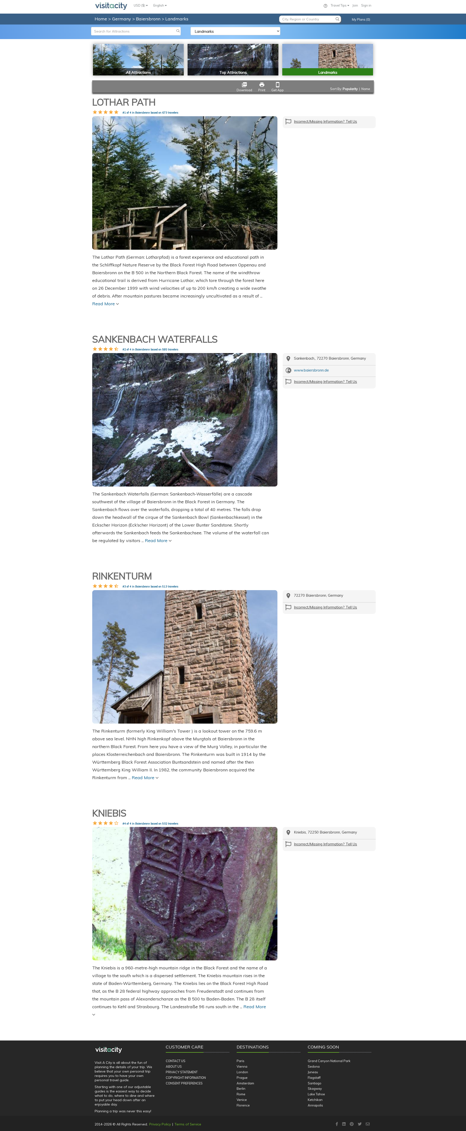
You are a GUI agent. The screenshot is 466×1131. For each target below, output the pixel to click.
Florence (243, 1105)
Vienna (242, 1066)
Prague (242, 1078)
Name (365, 89)
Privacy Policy (160, 1124)
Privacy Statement (182, 1072)
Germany (122, 19)
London (242, 1072)
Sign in (366, 5)
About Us (174, 1066)
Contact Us (175, 1061)
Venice (242, 1100)
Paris (240, 1061)
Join (355, 5)
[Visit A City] (109, 1050)
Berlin (241, 1088)
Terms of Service (188, 1124)
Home (101, 19)
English (159, 5)
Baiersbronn (149, 19)
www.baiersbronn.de (311, 370)
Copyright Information (186, 1078)
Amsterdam (245, 1083)
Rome (241, 1094)
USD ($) (140, 5)
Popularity (350, 89)
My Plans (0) (361, 19)
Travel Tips (339, 5)
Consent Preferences (184, 1083)
